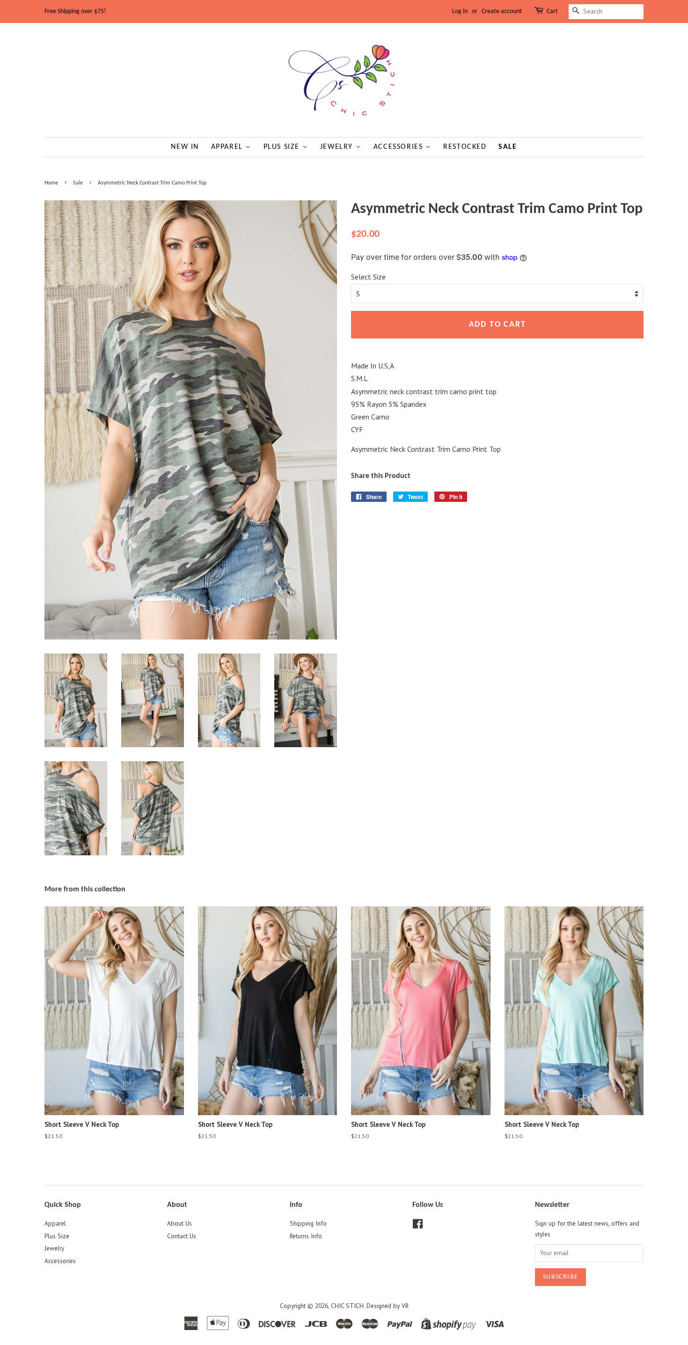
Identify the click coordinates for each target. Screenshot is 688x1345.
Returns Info (306, 1236)
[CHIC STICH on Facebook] (417, 1225)
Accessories (399, 147)
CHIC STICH (347, 1305)
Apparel (228, 147)
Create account (502, 11)
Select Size (368, 276)
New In (185, 147)
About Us (179, 1223)
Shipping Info (308, 1223)
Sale (507, 147)
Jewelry (338, 147)
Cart (552, 11)
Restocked (464, 147)
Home (51, 183)
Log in (460, 11)
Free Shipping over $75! (75, 11)
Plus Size (282, 147)
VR (405, 1305)
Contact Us (181, 1236)
